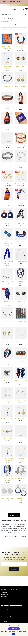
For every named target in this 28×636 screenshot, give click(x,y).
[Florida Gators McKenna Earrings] (21, 490)
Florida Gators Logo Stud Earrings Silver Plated (20, 302)
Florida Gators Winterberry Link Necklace (21, 459)
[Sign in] (23, 9)
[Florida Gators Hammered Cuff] (7, 373)
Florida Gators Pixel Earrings (20, 419)
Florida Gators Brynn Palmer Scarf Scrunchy (7, 262)
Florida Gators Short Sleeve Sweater (7, 202)
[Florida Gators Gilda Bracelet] (21, 471)
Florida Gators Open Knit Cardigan (7, 126)
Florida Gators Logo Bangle (21, 361)
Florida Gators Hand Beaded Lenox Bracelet (7, 479)
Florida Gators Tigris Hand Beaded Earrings (7, 222)
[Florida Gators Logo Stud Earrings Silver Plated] (21, 293)
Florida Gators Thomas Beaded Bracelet (7, 87)
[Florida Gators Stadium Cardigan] (7, 293)
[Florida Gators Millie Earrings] (21, 176)
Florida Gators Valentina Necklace (20, 439)
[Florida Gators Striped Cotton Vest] (21, 98)
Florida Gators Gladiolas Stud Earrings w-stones (20, 67)
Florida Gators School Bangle (7, 106)
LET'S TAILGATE (14, 569)
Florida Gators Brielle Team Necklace (21, 341)
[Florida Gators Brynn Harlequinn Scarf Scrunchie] (21, 214)
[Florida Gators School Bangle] (7, 98)
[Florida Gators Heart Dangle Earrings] (21, 78)
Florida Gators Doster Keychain (21, 261)
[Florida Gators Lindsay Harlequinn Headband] (7, 353)
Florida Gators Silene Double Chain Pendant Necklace (7, 459)
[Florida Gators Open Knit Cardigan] (7, 118)
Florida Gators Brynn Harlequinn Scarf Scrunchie (21, 222)
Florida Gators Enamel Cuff (21, 126)
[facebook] (5, 612)
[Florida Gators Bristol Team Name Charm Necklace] (7, 313)
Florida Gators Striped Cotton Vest (20, 106)
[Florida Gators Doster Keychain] (21, 254)
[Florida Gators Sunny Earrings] (7, 393)
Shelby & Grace (17, 4)
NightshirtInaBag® (4, 594)
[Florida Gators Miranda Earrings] (7, 490)
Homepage (3, 18)
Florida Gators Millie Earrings (20, 184)
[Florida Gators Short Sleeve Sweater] (7, 194)
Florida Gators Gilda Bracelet (20, 478)
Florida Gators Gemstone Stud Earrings (7, 341)
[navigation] (1, 5)
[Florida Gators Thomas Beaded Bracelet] (7, 78)
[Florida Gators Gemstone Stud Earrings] (7, 333)
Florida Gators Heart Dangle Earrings (20, 87)
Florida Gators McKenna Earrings (20, 499)
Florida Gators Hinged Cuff (21, 146)
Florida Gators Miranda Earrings (7, 498)
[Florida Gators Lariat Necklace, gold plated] (7, 411)
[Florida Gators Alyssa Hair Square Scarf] (21, 313)
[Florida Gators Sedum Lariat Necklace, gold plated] (7, 58)
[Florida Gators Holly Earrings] (21, 393)
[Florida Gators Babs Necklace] (7, 138)
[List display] (26, 29)
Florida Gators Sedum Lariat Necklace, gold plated (7, 67)
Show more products (14, 515)
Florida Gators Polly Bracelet (7, 281)
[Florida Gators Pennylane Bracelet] (21, 156)
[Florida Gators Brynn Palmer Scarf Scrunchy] (7, 254)
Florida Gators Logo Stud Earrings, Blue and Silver (7, 242)
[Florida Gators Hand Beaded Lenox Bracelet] (7, 471)
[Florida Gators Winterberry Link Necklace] (21, 451)
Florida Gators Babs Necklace (7, 146)
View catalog (2, 9)
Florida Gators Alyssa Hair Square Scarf (21, 322)
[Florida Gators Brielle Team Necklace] (21, 333)
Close (14, 617)
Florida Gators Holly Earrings (20, 400)
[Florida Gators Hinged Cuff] (21, 138)
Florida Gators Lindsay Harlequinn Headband (7, 361)
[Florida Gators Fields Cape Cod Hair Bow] (21, 373)
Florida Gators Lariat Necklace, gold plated (7, 419)
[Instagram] (2, 613)
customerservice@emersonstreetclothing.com (13, 605)
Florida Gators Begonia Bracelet (7, 438)
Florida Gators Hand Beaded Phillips (20, 242)
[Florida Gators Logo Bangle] (21, 353)
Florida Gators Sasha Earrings (7, 184)
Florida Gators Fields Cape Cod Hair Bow (21, 381)
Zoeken (25, 14)
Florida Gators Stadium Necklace (20, 47)
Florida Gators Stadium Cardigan (7, 302)
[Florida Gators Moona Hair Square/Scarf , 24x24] (7, 39)
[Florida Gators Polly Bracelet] (7, 274)
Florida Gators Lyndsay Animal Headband (21, 202)
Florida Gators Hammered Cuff (7, 381)
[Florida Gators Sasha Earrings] (7, 176)
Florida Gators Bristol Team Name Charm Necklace (7, 322)
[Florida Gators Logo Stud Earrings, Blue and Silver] (7, 234)
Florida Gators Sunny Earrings (7, 400)
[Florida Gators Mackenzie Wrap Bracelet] (21, 274)
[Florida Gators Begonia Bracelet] (7, 431)
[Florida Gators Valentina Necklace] (21, 431)
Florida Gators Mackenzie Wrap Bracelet (21, 282)
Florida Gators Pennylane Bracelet (20, 164)
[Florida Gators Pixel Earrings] (21, 411)
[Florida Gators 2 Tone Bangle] (7, 156)
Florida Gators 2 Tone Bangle (7, 164)
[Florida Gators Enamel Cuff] (21, 118)
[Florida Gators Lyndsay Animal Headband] (21, 194)
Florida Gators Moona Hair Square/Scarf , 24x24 (7, 47)
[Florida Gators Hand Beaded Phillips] (21, 234)
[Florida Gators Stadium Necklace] (21, 39)
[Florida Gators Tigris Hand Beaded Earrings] (7, 214)
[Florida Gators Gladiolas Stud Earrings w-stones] (21, 58)
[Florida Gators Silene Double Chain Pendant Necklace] (7, 451)
